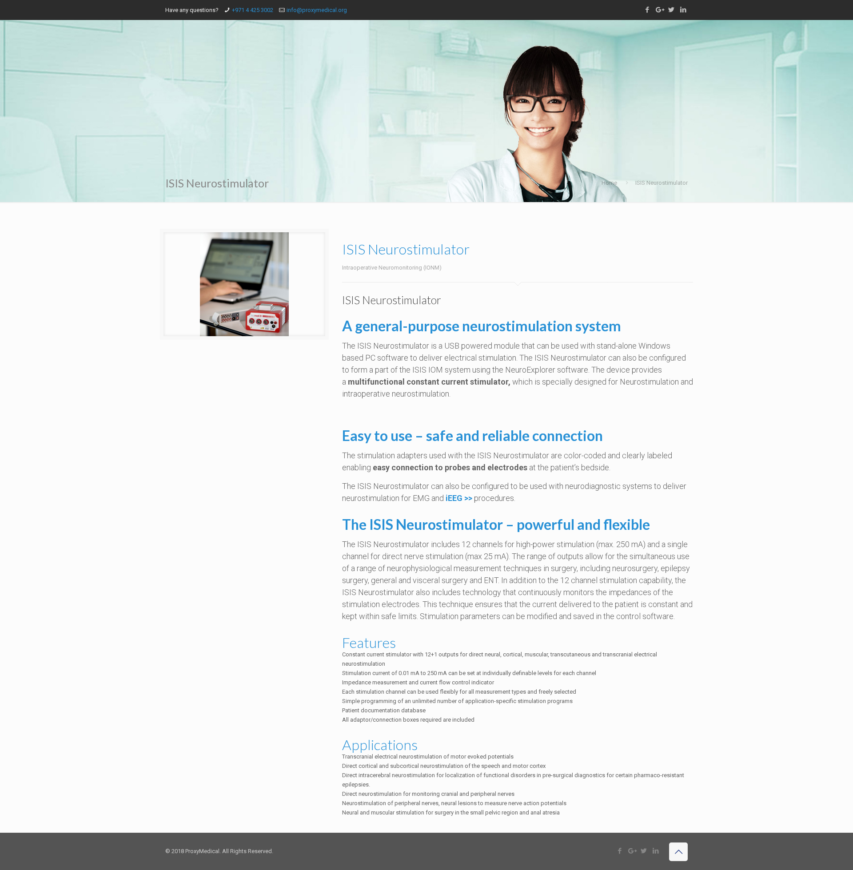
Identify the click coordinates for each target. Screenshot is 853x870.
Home (609, 182)
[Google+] (659, 10)
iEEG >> (459, 498)
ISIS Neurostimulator (661, 182)
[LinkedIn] (683, 10)
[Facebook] (647, 10)
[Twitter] (671, 10)
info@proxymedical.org (317, 10)
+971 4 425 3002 (252, 10)
